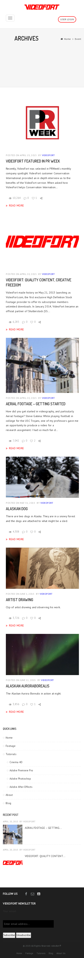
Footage (11, 746)
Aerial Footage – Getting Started (35, 403)
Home (67, 38)
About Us (60, 953)
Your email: (9, 911)
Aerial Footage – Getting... (43, 828)
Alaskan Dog (17, 508)
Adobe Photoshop (20, 778)
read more (16, 205)
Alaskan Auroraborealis (27, 685)
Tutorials (11, 754)
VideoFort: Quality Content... (45, 856)
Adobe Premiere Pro (21, 770)
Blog (8, 803)
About (9, 795)
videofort (48, 155)
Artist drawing (19, 599)
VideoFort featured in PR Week (33, 161)
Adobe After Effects (21, 787)
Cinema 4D (16, 762)
